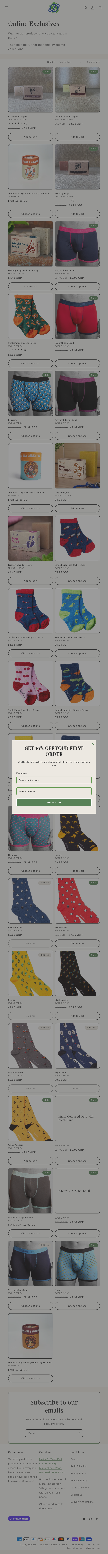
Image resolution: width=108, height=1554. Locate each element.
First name (21, 773)
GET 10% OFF (54, 802)
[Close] (92, 743)
